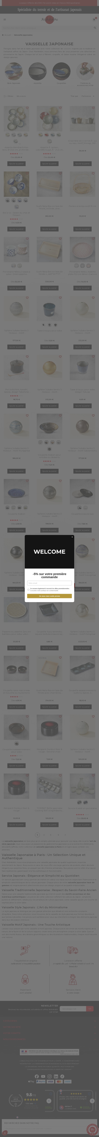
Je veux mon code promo (49, 596)
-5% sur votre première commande (49, 575)
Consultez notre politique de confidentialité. (44, 590)
